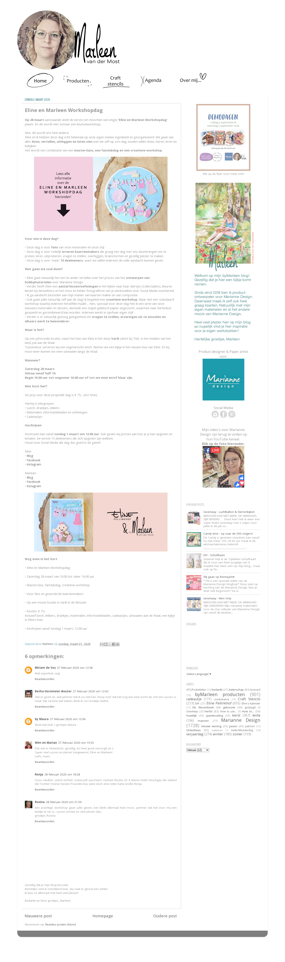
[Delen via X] (110, 644)
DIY (197, 703)
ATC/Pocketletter (196, 689)
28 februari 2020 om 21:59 (64, 802)
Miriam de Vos (45, 668)
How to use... (228, 711)
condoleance (221, 699)
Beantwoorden (44, 679)
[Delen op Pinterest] (118, 644)
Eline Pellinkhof (219, 703)
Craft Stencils (249, 699)
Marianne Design (240, 720)
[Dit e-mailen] (102, 644)
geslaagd (250, 707)
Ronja (39, 774)
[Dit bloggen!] (106, 644)
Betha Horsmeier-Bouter (53, 691)
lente (256, 715)
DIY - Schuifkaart (214, 555)
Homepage (102, 916)
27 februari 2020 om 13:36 (68, 719)
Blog (30, 456)
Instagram (34, 464)
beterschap (236, 689)
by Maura (42, 719)
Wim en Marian (46, 743)
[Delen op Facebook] (114, 644)
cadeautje (194, 699)
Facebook (33, 460)
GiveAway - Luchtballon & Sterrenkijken (229, 512)
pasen (233, 726)
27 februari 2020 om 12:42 (90, 691)
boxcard (255, 689)
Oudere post (165, 916)
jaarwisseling (214, 715)
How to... (248, 711)
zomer (238, 734)
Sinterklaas (193, 730)
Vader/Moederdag (242, 730)
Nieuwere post (38, 916)
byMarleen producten (220, 694)
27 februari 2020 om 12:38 (75, 668)
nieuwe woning (211, 726)
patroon (250, 726)
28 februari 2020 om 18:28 (62, 774)
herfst (208, 711)
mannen (203, 721)
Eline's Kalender (251, 703)
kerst (236, 715)
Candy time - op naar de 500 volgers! (228, 533)
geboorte (229, 707)
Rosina (40, 802)
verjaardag (194, 734)
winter (218, 734)
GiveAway (192, 711)
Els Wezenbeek (203, 707)
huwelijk (191, 715)
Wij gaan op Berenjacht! (219, 577)
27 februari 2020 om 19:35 (76, 743)
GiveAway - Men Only (217, 598)
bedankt (217, 689)
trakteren (217, 730)
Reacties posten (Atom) (60, 924)
